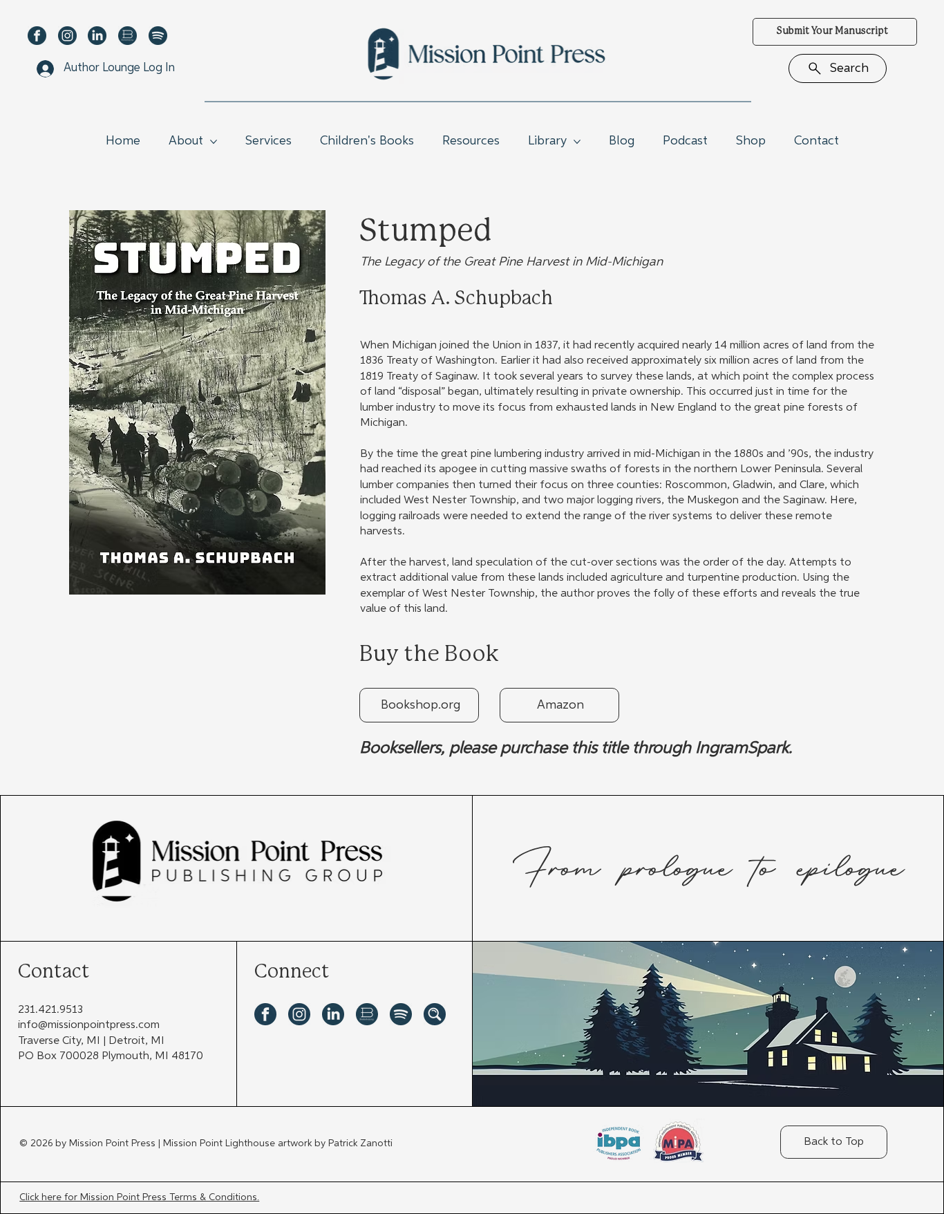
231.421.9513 (50, 1010)
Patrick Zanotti (360, 1143)
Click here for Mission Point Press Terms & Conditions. (139, 1197)
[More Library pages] (577, 141)
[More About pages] (213, 141)
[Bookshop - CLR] (127, 35)
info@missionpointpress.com (89, 1025)
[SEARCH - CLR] (435, 1014)
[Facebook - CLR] (37, 35)
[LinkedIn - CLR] (97, 35)
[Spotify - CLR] (158, 35)
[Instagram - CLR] (67, 35)
